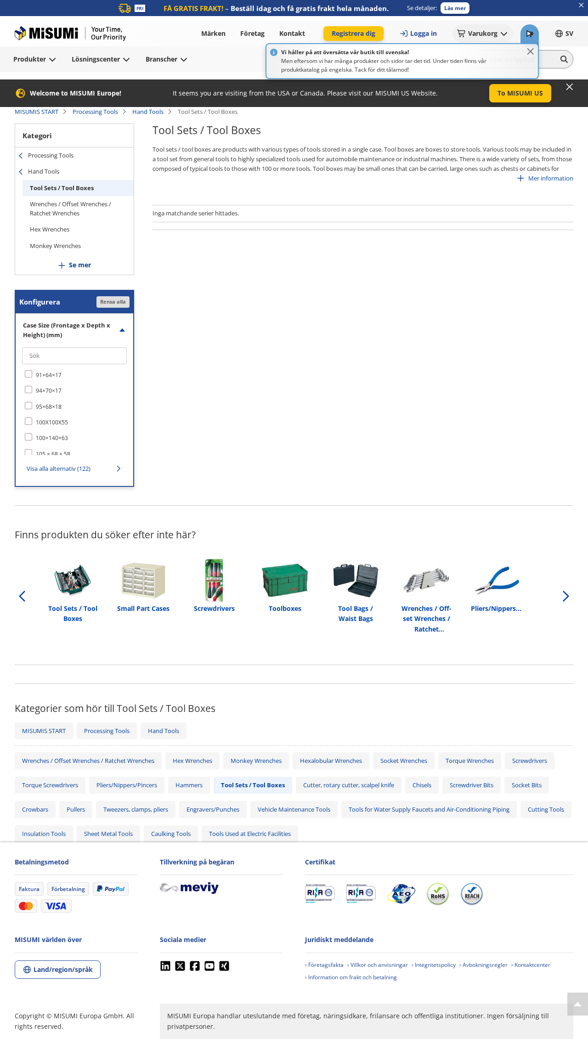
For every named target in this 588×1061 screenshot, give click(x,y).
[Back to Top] (577, 1004)
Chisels (422, 785)
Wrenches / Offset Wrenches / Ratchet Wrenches (70, 208)
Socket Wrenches (403, 760)
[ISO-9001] (320, 893)
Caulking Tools (171, 834)
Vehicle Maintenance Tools (294, 809)
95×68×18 (49, 407)
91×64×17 (49, 375)
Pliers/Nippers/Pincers (126, 785)
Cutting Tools (546, 809)
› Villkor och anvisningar (377, 965)
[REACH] (471, 893)
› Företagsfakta (324, 965)
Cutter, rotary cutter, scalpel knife (348, 785)
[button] (455, 8)
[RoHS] (437, 893)
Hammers (189, 785)
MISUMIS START (36, 111)
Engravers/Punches (213, 809)
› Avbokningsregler (483, 965)
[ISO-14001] (361, 893)
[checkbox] (74, 375)
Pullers (76, 809)
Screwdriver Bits (471, 785)
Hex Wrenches (49, 229)
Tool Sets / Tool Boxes (62, 188)
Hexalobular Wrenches (331, 760)
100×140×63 (52, 438)
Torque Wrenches (470, 760)
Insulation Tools (44, 834)
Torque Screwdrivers (50, 785)
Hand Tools (148, 111)
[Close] (530, 51)
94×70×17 (49, 391)
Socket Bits (527, 785)
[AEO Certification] (401, 893)
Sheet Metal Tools (108, 834)
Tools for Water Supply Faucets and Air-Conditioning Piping (429, 809)
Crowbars (35, 809)
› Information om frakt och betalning (351, 977)
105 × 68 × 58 (53, 454)
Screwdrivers (529, 760)
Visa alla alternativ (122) (58, 468)
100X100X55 (52, 422)
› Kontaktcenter (530, 965)
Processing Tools (95, 111)
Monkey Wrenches (55, 246)
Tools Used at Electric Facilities (250, 834)
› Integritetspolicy (434, 965)
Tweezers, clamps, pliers (135, 809)
